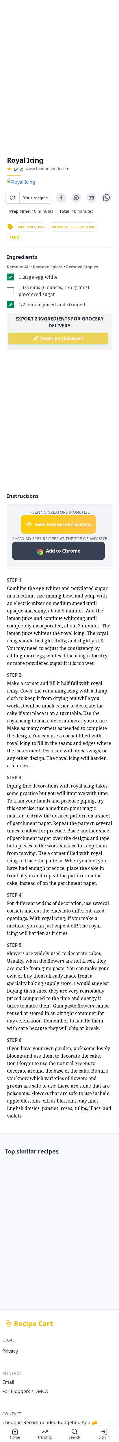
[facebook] (61, 198)
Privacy (10, 1351)
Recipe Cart (33, 1323)
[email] (91, 198)
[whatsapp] (106, 198)
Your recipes (35, 197)
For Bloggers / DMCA (25, 1391)
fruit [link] (15, 237)
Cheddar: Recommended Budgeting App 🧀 (49, 1422)
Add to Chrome (63, 551)
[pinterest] (76, 198)
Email (8, 1382)
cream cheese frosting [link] (73, 227)
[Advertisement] (59, 77)
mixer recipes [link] (31, 227)
